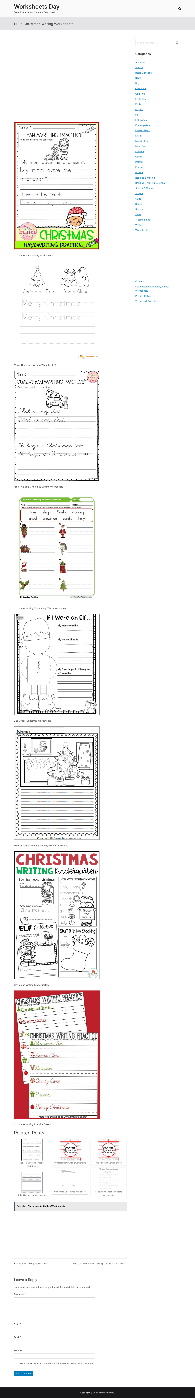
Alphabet (140, 62)
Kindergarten (142, 125)
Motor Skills (141, 141)
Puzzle (139, 167)
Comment (19, 1294)
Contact (139, 281)
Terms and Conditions (147, 301)
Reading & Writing (145, 177)
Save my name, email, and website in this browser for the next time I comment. (56, 1363)
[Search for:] (158, 42)
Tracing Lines (142, 219)
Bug (137, 83)
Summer (139, 209)
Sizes (138, 198)
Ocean (138, 156)
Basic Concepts (143, 72)
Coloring (140, 93)
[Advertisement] (70, 59)
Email (17, 1337)
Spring (138, 204)
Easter (138, 104)
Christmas (140, 88)
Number (139, 151)
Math (138, 135)
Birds (138, 77)
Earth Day (140, 99)
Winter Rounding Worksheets (32, 1263)
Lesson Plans (142, 130)
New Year (140, 146)
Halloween (141, 120)
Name (17, 1324)
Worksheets (141, 230)
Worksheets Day (37, 6)
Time (138, 214)
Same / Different (144, 188)
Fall (137, 114)
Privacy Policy (143, 296)
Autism (139, 67)
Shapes (139, 193)
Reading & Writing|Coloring (150, 182)
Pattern (139, 161)
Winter (138, 225)
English (139, 109)
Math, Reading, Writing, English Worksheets (152, 288)
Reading (139, 172)
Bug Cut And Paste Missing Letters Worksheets (99, 1263)
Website (18, 1350)
